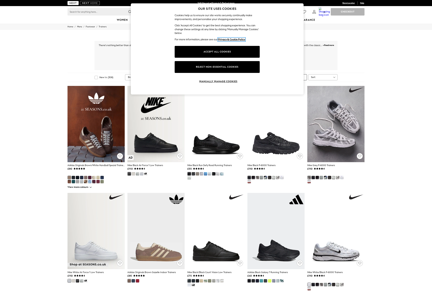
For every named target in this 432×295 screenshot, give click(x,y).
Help (362, 3)
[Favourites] (304, 12)
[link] (314, 12)
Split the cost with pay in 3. (216, 3)
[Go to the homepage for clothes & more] (73, 3)
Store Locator (348, 3)
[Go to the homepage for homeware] (90, 3)
